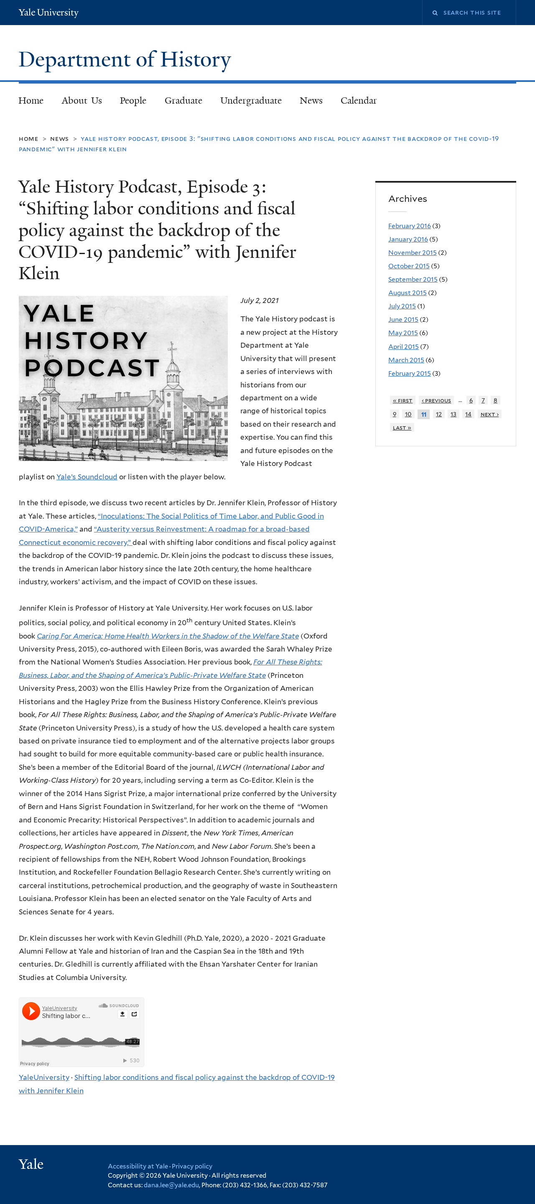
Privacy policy (192, 1166)
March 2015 (406, 360)
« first (403, 400)
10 (408, 413)
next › (490, 413)
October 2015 (409, 266)
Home (30, 100)
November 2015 (412, 253)
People (133, 100)
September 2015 (413, 279)
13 (453, 413)
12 (439, 413)
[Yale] (32, 1165)
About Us (82, 100)
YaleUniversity (44, 1077)
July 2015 (402, 306)
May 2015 (403, 333)
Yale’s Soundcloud (86, 477)
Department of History (127, 59)
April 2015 (403, 347)
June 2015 (403, 319)
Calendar (359, 100)
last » (402, 427)
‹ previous (436, 400)
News (311, 100)
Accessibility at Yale (138, 1166)
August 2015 (407, 293)
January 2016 (408, 239)
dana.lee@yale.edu (171, 1185)
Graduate (183, 100)
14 (468, 413)
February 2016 (409, 226)
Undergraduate (251, 100)
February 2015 (409, 373)
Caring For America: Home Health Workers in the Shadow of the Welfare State (168, 636)
